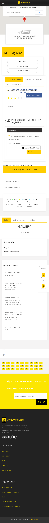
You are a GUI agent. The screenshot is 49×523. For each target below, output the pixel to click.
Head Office (12, 130)
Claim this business (36, 202)
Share (25, 199)
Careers (5, 465)
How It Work (7, 487)
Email (23, 62)
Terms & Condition (9, 502)
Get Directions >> (33, 152)
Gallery (6, 220)
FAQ (3, 497)
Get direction (23, 66)
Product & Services (33, 79)
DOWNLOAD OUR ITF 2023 (11, 506)
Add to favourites (9, 202)
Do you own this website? (14, 12)
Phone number (23, 70)
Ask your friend (34, 95)
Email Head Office (31, 148)
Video (32, 220)
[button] (24, 19)
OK (39, 12)
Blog (4, 461)
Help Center (7, 456)
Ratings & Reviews (14, 84)
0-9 (41, 369)
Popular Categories (10, 492)
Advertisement (19, 220)
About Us (5, 451)
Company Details (14, 79)
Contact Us (6, 470)
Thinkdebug (35, 519)
